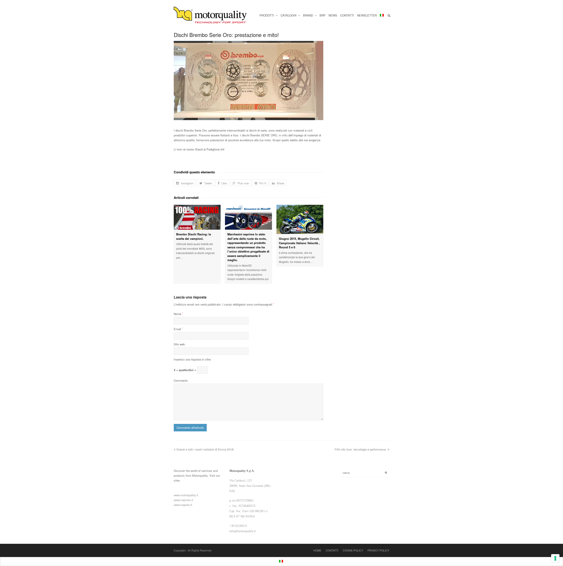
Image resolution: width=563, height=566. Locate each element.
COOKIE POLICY (353, 550)
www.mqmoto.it (183, 500)
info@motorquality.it (242, 531)
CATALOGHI (289, 15)
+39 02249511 (238, 526)
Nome (178, 314)
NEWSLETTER (367, 15)
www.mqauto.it (183, 505)
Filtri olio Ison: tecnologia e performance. (361, 449)
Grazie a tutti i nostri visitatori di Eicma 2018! (205, 449)
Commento (181, 380)
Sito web (179, 344)
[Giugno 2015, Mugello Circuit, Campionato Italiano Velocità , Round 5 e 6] (299, 219)
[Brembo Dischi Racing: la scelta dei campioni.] (197, 217)
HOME (317, 550)
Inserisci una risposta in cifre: (192, 359)
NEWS (333, 15)
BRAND (308, 15)
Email (178, 329)
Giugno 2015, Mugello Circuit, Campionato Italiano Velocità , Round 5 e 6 (299, 242)
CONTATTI (347, 15)
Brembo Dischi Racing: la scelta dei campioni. (193, 236)
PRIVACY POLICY (378, 550)
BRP (322, 15)
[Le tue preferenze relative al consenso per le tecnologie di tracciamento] (555, 558)
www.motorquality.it (186, 495)
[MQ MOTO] (210, 15)
